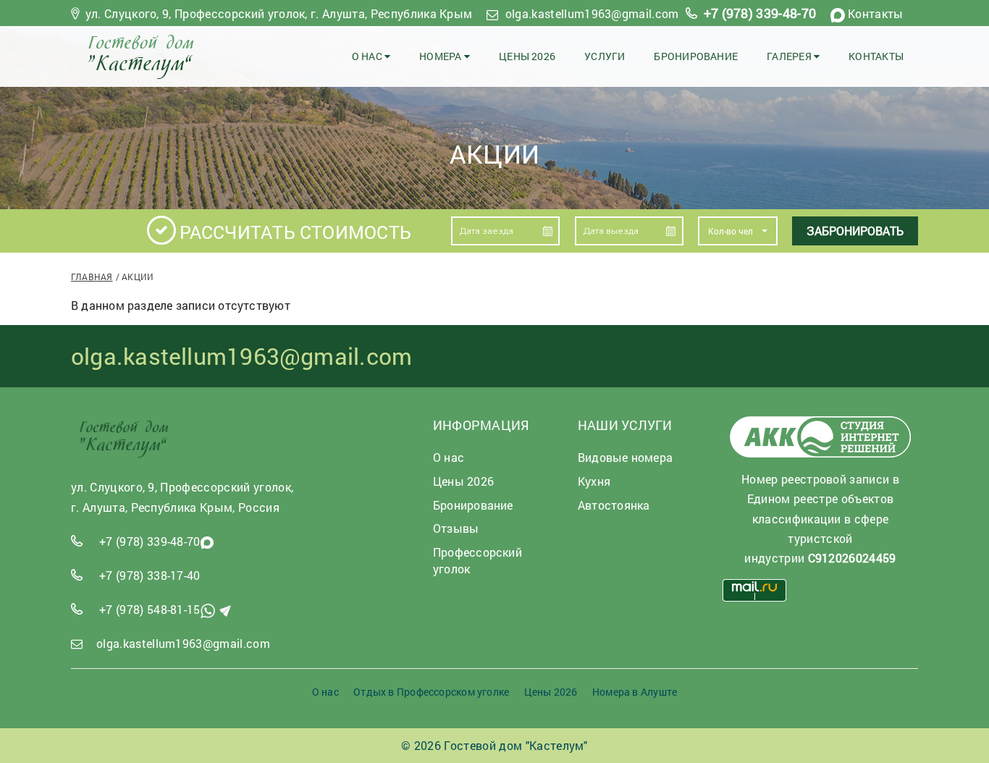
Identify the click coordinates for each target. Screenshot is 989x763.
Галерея (790, 56)
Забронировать (855, 230)
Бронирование (696, 56)
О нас (368, 56)
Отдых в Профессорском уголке (431, 692)
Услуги (604, 56)
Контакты (876, 13)
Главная (92, 276)
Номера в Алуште (634, 692)
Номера (441, 56)
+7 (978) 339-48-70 (760, 13)
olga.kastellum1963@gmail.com (592, 13)
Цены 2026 (527, 56)
